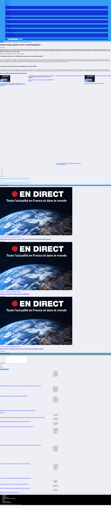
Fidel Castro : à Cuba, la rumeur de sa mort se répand (94, 83)
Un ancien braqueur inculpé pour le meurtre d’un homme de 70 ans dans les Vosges (15, 421)
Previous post (2, 176)
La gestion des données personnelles (9, 498)
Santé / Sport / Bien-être (12, 31)
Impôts (9, 12)
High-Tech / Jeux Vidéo (12, 34)
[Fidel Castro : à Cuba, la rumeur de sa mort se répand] (90, 78)
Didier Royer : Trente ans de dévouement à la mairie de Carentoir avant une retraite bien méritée (17, 410)
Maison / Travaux (11, 22)
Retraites (9, 13)
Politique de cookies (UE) (7, 502)
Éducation (9, 17)
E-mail (1, 367)
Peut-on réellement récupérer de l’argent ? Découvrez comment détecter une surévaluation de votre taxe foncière (20, 385)
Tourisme (9, 26)
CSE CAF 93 (2, 412)
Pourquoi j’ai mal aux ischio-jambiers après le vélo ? (9, 492)
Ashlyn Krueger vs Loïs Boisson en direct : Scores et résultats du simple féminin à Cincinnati (22, 348)
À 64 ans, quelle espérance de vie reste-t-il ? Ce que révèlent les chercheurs (13, 396)
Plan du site (4, 495)
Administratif (7, 16)
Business (9, 11)
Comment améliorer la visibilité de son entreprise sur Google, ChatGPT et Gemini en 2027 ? (17, 426)
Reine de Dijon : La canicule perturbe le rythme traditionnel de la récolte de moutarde (15, 478)
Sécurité (6, 5)
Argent (6, 9)
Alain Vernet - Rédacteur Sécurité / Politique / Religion (10, 236)
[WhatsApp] (2, 173)
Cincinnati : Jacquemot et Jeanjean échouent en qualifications (14, 294)
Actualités (9, 7)
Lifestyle (6, 23)
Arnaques (9, 6)
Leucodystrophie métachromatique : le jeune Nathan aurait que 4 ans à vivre (15, 182)
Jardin (9, 21)
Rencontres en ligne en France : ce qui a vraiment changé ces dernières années (14, 484)
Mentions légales (5, 497)
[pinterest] (2, 172)
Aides (9, 10)
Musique (9, 33)
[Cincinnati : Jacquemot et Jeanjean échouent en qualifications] (36, 289)
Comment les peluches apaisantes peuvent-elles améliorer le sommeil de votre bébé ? (15, 488)
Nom (1, 365)
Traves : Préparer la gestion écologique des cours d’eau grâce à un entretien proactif (15, 463)
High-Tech (9, 35)
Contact (3, 500)
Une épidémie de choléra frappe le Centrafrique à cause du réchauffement (14, 178)
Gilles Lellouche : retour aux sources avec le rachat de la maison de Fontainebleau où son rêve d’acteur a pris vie (20, 445)
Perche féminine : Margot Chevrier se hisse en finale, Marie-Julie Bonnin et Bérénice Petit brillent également (25, 239)
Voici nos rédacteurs (6, 501)
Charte (3, 499)
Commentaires (2, 363)
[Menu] (3, 2)
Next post (2, 180)
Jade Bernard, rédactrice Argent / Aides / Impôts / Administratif (15, 41)
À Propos (4, 496)
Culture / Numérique (9, 32)
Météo (9, 29)
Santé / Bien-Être (8, 28)
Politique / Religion (11, 8)
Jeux (8, 36)
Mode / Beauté (10, 27)
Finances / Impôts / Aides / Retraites (14, 14)
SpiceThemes (19, 504)
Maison (6, 19)
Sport (8, 30)
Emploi (9, 18)
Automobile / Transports (12, 20)
